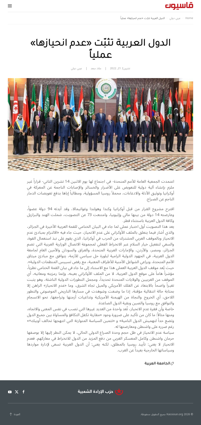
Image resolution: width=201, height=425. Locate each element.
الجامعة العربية (157, 364)
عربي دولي (76, 68)
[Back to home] (179, 6)
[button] (10, 6)
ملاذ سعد (96, 68)
